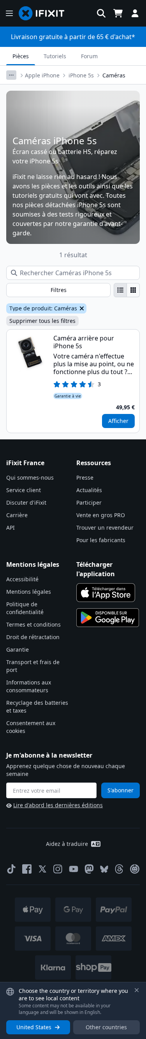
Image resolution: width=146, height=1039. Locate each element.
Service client (23, 490)
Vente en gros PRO (100, 515)
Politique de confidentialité (25, 608)
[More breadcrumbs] (11, 75)
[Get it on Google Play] (107, 617)
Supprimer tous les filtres (42, 320)
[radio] (120, 290)
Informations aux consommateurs (28, 686)
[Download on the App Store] (105, 592)
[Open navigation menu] (9, 13)
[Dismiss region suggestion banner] (137, 990)
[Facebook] (27, 869)
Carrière (17, 515)
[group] (127, 290)
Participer (89, 502)
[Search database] (101, 13)
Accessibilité (22, 579)
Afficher (118, 421)
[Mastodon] (89, 869)
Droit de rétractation (33, 637)
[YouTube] (73, 869)
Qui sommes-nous (30, 477)
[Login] (135, 13)
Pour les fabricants (100, 540)
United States (33, 1027)
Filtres (59, 290)
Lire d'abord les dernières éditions (58, 805)
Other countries (106, 1027)
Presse (84, 477)
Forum (89, 56)
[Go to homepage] (45, 13)
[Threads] (119, 869)
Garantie (17, 649)
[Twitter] (42, 869)
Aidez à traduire (67, 843)
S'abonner (120, 790)
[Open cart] (118, 13)
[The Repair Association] (134, 869)
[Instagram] (58, 869)
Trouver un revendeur (105, 527)
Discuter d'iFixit (26, 502)
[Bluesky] (104, 869)
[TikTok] (11, 869)
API (10, 527)
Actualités (89, 490)
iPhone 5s (81, 75)
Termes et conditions (33, 624)
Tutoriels (55, 56)
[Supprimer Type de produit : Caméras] (81, 308)
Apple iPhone (42, 75)
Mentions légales (28, 591)
